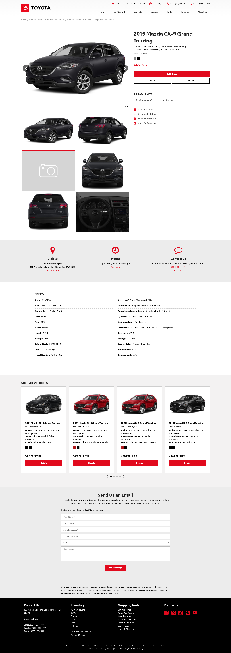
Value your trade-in (147, 118)
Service (154, 12)
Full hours (115, 267)
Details (44, 463)
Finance (185, 12)
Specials (138, 12)
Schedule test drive (147, 114)
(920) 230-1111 (178, 267)
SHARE (191, 80)
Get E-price (172, 74)
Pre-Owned (119, 12)
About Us (202, 12)
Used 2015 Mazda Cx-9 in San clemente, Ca (47, 20)
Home (24, 20)
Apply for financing (147, 123)
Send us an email (146, 109)
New (101, 12)
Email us (178, 270)
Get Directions (53, 270)
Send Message (115, 568)
